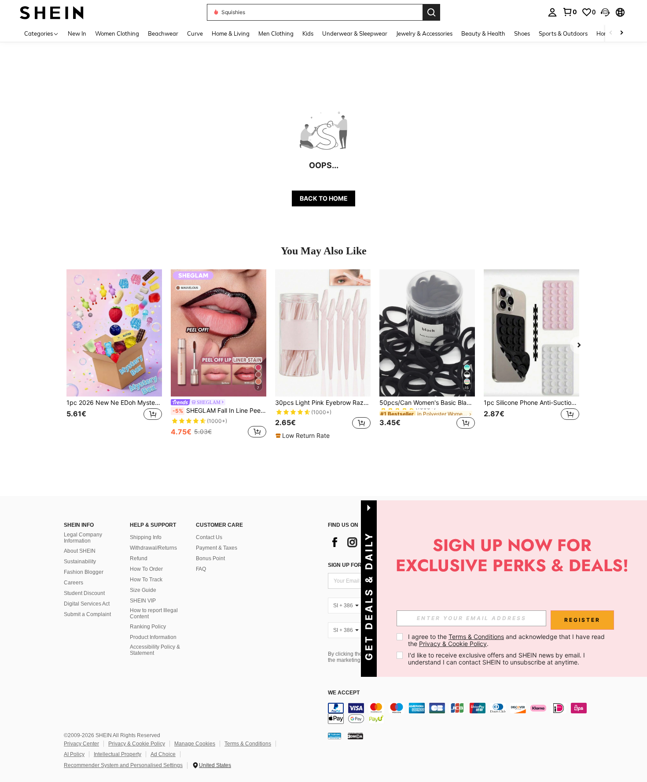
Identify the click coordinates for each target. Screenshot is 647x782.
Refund (138, 558)
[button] (605, 12)
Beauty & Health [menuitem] (483, 33)
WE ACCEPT (344, 693)
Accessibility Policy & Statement (155, 650)
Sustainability (80, 561)
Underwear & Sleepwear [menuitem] (354, 33)
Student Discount (84, 593)
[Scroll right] (621, 33)
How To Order (146, 569)
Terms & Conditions (247, 744)
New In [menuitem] (77, 33)
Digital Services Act (87, 604)
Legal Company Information (83, 538)
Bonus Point (210, 558)
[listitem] (114, 354)
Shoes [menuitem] (522, 33)
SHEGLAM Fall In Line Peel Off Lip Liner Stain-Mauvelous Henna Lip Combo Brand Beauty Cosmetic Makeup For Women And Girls (219, 410)
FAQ (201, 569)
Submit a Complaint (87, 614)
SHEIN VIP (143, 601)
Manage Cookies (194, 744)
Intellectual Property (117, 754)
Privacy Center (81, 744)
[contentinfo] (460, 713)
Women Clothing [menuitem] (117, 33)
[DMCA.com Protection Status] (355, 735)
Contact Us (209, 537)
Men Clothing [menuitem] (276, 33)
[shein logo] (52, 12)
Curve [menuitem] (195, 33)
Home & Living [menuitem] (231, 33)
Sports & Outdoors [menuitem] (563, 33)
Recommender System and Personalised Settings (123, 765)
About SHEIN (80, 551)
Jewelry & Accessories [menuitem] (424, 33)
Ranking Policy (148, 627)
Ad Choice (163, 754)
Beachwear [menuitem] (163, 33)
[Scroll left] (611, 33)
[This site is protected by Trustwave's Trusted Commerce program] (334, 735)
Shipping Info (146, 537)
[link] (569, 12)
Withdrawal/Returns (153, 548)
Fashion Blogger (83, 572)
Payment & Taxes (216, 548)
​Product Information (153, 637)
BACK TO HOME (324, 198)
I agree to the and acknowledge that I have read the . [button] (507, 640)
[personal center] (552, 12)
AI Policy (74, 754)
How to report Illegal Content (154, 613)
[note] (303, 435)
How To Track (146, 579)
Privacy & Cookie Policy (136, 744)
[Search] (431, 12)
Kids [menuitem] (307, 33)
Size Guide (143, 590)
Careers (73, 583)
